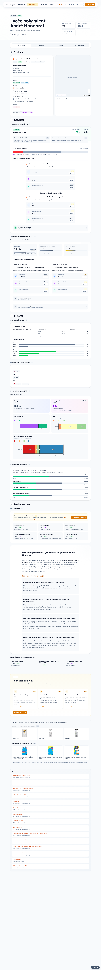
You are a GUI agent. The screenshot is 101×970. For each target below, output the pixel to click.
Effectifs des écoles (17, 827)
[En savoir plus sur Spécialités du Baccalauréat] (29, 464)
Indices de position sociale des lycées (22, 782)
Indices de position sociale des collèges (23, 788)
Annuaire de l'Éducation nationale (21, 775)
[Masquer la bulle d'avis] (99, 966)
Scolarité (61, 45)
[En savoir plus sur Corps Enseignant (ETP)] (29, 391)
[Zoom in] (89, 90)
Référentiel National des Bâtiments (21, 865)
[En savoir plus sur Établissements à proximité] (22, 508)
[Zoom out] (89, 92)
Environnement (80, 45)
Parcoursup (21, 4)
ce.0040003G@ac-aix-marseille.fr (24, 101)
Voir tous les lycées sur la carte (66, 98)
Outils (52, 4)
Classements (43, 4)
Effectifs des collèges (18, 820)
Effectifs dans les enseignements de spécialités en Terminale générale (30, 833)
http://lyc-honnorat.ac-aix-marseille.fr (25, 99)
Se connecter (91, 4)
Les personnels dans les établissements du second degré (27, 846)
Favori (14, 34)
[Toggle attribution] (89, 95)
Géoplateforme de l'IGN (19, 853)
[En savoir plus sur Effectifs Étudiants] (26, 320)
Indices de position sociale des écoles (22, 795)
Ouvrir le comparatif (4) (80, 517)
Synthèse (22, 45)
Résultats (41, 45)
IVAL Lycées (16, 801)
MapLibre (86, 95)
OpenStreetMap (17, 859)
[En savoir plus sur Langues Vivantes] (32, 362)
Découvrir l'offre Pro (19, 712)
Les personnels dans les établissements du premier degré (27, 840)
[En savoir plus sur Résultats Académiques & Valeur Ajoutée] (30, 124)
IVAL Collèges (16, 807)
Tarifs (60, 4)
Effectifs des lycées (17, 814)
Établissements (32, 4)
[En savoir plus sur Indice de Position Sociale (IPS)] (35, 236)
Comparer (23, 34)
